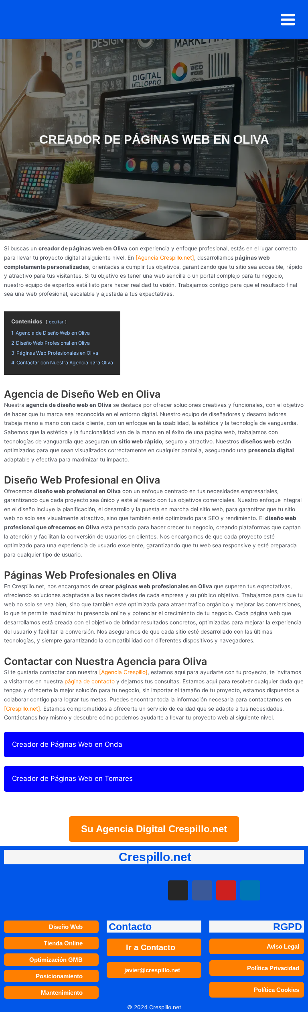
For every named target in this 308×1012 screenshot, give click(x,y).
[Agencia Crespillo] (123, 672)
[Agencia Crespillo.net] (165, 257)
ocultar (56, 322)
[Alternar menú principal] (288, 19)
